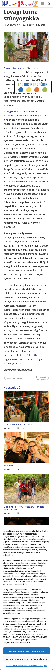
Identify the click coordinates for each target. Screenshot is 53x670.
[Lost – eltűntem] (26, 519)
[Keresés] (49, 3)
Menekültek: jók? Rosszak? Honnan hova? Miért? (24, 508)
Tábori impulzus (36, 24)
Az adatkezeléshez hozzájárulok (26, 650)
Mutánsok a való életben (18, 424)
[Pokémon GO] (26, 434)
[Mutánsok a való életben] (26, 393)
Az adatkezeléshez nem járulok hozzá (26, 658)
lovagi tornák (13, 68)
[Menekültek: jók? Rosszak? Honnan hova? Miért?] (26, 475)
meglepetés (13, 111)
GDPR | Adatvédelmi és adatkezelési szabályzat (26, 665)
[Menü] (42, 3)
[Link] (20, 4)
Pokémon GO (11, 465)
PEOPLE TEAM (29, 355)
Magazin (8, 428)
